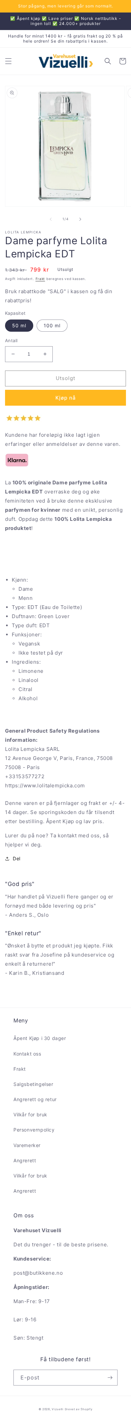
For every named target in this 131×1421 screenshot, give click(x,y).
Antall (11, 340)
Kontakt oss (27, 1054)
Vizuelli (57, 1409)
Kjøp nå (65, 398)
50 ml (19, 325)
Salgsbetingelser (33, 1084)
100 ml (52, 325)
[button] (8, 61)
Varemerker (27, 1145)
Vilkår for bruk (30, 1114)
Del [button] (16, 858)
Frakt (40, 279)
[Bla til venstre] (50, 219)
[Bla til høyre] (80, 219)
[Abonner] (109, 1378)
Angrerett (24, 1160)
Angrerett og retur (35, 1099)
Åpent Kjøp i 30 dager (39, 1038)
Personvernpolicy (34, 1130)
